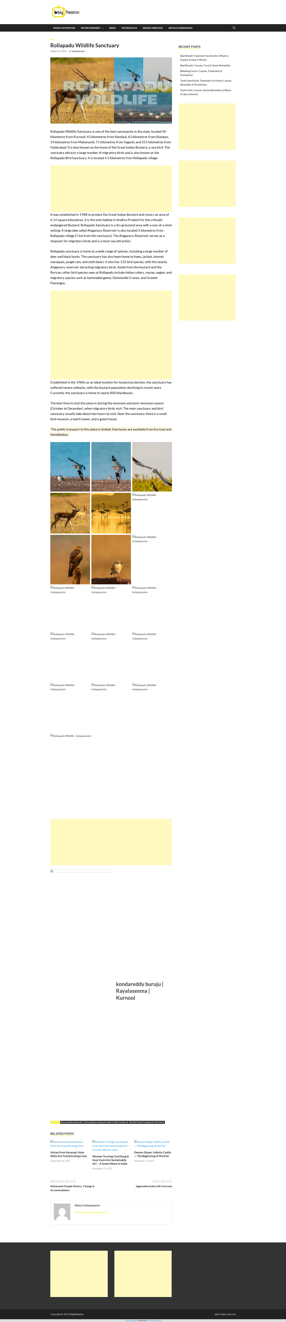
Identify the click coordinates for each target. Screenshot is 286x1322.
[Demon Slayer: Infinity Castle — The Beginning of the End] (153, 1144)
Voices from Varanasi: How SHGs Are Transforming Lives (68, 1154)
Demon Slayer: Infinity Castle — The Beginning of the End (152, 1154)
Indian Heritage (153, 28)
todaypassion (78, 51)
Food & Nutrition (64, 28)
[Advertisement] (111, 188)
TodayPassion (76, 1314)
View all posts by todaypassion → (92, 1212)
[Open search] (234, 28)
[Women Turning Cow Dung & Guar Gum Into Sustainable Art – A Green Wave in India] (111, 1146)
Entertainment (91, 28)
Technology (129, 28)
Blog (52, 40)
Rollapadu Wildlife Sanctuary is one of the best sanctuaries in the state (124, 1122)
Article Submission (180, 28)
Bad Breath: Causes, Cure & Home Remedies (205, 65)
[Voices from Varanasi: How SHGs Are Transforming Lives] (69, 1144)
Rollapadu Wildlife (72, 1122)
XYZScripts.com (154, 1320)
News (112, 28)
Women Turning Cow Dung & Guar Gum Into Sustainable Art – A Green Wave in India (110, 1160)
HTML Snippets (131, 1320)
